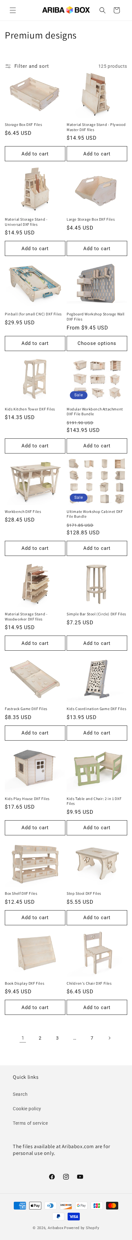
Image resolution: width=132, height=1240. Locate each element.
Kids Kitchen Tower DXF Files (30, 409)
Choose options (97, 343)
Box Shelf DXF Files (21, 893)
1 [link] (22, 1038)
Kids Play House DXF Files (27, 798)
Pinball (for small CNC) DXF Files (33, 314)
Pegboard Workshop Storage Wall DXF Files (96, 316)
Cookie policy (27, 1108)
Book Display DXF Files (24, 983)
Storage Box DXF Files (23, 124)
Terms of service (30, 1123)
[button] (13, 10)
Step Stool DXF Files (84, 893)
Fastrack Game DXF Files (26, 708)
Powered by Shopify (81, 1228)
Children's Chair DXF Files (89, 983)
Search (20, 1094)
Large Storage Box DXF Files (91, 219)
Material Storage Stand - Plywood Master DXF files (96, 127)
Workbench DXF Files (23, 511)
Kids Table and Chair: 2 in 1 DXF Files (94, 801)
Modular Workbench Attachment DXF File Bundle (95, 412)
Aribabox (55, 1228)
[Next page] (109, 1038)
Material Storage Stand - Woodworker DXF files (26, 616)
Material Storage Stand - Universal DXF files (26, 222)
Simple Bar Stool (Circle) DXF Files (96, 613)
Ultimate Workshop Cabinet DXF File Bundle (95, 514)
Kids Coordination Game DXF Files (96, 708)
